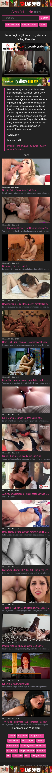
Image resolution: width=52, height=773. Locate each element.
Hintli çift (17, 755)
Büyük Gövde (27, 750)
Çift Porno (12, 750)
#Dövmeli (34, 146)
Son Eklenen (12, 24)
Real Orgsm (28, 740)
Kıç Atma (22, 735)
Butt (27, 755)
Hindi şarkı (13, 740)
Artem (12, 735)
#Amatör (25, 146)
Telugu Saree (36, 735)
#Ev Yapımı (18, 149)
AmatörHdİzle (26, 12)
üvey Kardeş (38, 755)
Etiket (43, 24)
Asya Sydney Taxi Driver (33, 745)
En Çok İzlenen (29, 24)
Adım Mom (12, 745)
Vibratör (41, 750)
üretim (40, 740)
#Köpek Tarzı (13, 146)
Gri (8, 755)
